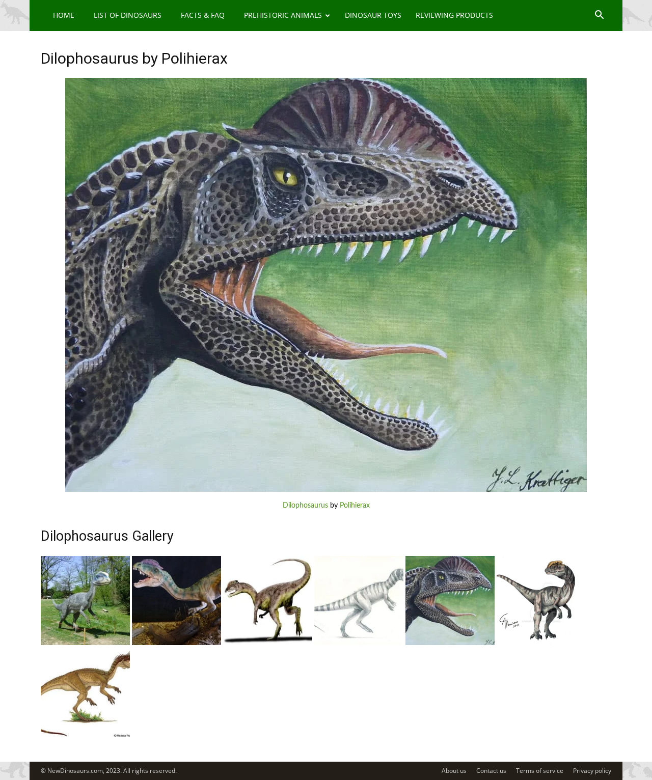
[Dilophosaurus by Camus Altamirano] (541, 643)
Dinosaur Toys (373, 15)
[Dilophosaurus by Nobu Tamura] (267, 643)
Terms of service (539, 770)
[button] (599, 16)
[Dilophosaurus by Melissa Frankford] (85, 735)
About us (454, 770)
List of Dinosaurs (127, 15)
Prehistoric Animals (283, 15)
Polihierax (355, 505)
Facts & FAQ (203, 15)
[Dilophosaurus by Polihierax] (326, 489)
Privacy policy (592, 770)
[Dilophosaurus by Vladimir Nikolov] (358, 643)
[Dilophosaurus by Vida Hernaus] (85, 643)
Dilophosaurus (305, 505)
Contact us (491, 770)
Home (63, 15)
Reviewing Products (454, 15)
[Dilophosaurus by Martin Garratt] (176, 643)
